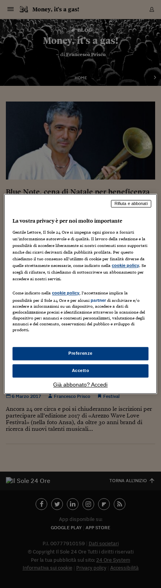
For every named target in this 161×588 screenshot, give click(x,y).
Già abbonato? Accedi (80, 385)
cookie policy (125, 265)
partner (98, 300)
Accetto (80, 370)
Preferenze (80, 353)
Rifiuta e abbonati (131, 203)
